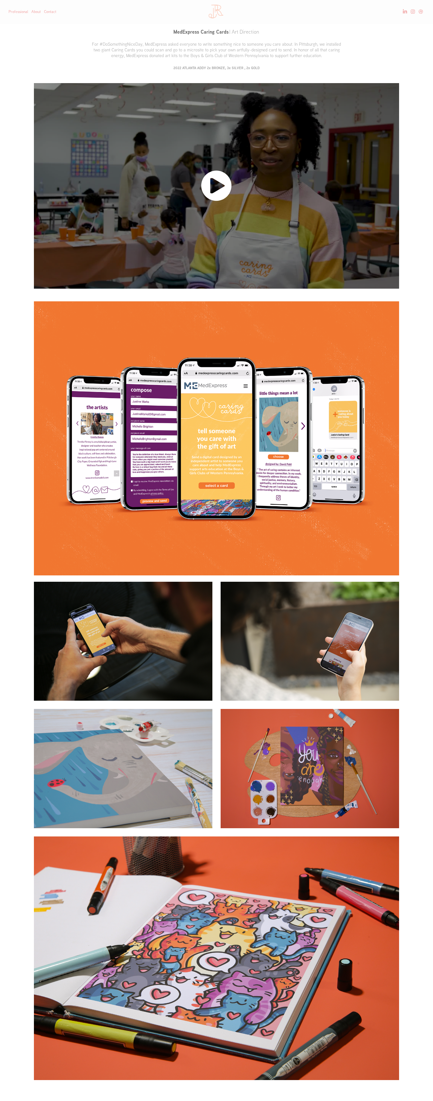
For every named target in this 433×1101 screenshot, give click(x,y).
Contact (50, 11)
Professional (18, 11)
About (36, 11)
